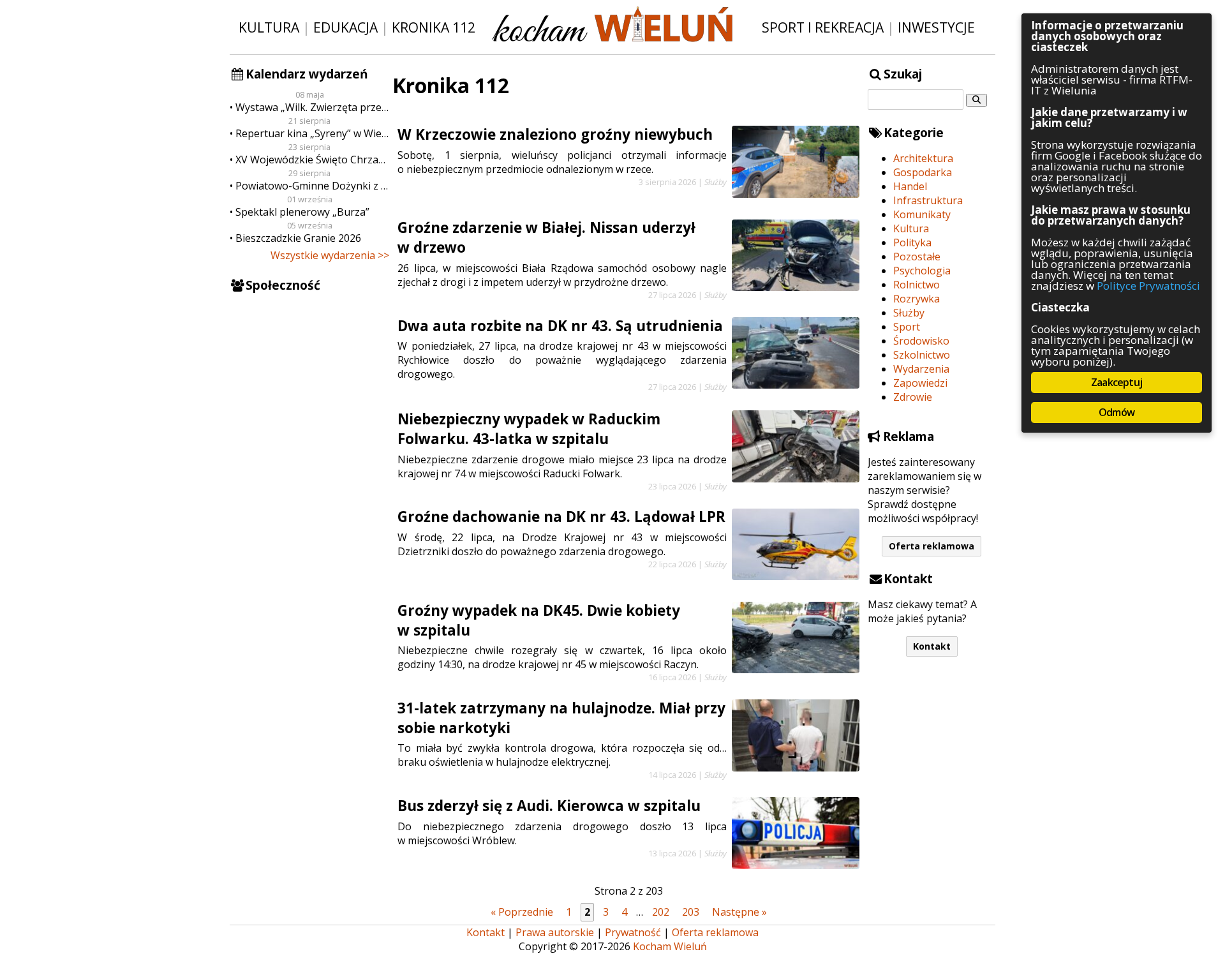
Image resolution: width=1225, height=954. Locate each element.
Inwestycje (936, 27)
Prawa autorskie (555, 932)
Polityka (912, 242)
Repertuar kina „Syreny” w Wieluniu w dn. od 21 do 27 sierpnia (312, 133)
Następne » (739, 912)
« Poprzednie (522, 912)
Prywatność (633, 932)
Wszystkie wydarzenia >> (330, 255)
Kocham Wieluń (670, 946)
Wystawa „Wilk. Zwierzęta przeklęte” (312, 107)
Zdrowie (912, 397)
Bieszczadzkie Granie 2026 (298, 238)
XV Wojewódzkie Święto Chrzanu (312, 160)
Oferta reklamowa (931, 546)
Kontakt (932, 646)
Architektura (923, 158)
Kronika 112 (433, 27)
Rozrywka (916, 299)
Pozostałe (916, 257)
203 (690, 912)
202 (660, 912)
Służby (908, 313)
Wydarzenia (921, 369)
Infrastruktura (928, 200)
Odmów (1116, 412)
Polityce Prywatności (1148, 285)
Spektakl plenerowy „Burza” (302, 212)
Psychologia (922, 271)
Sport (906, 327)
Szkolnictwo (921, 355)
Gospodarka (922, 172)
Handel (910, 186)
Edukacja (345, 27)
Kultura (269, 27)
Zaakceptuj (1116, 382)
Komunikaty (922, 214)
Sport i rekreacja (823, 27)
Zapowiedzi (920, 383)
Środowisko (921, 341)
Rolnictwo (916, 285)
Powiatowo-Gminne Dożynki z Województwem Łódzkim (312, 186)
